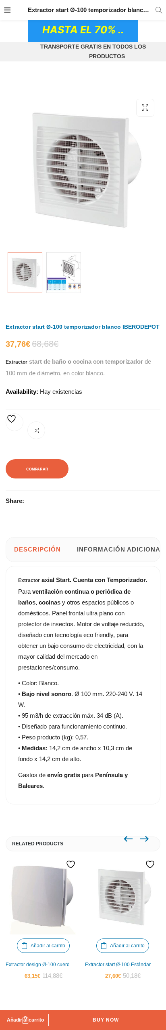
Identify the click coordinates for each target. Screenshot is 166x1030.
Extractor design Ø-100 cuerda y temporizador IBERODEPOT (43, 964)
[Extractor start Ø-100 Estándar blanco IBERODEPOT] (122, 896)
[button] (145, 108)
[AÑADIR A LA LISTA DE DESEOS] (14, 422)
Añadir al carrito (25, 1020)
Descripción (37, 549)
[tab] (37, 549)
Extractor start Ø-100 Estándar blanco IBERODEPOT (122, 964)
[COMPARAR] (36, 430)
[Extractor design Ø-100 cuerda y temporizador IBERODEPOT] (43, 896)
